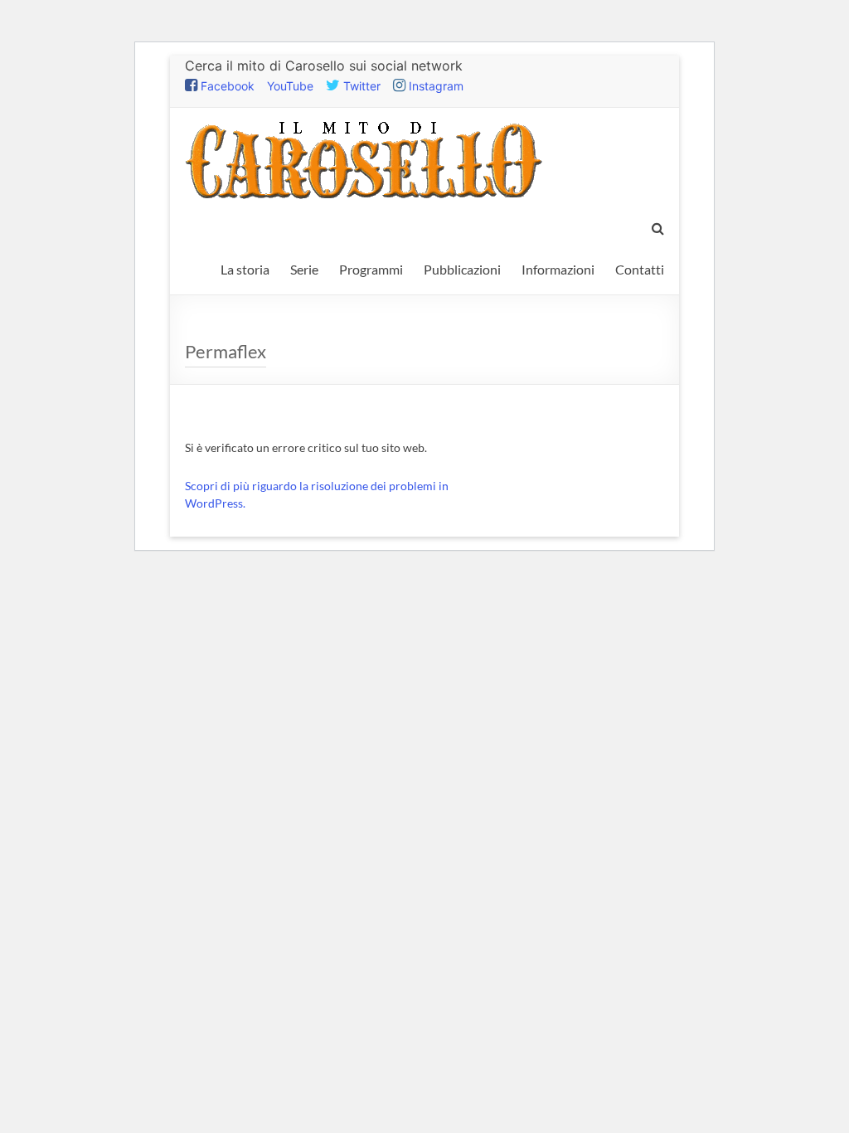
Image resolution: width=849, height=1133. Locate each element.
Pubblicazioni (462, 269)
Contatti (639, 269)
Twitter (360, 86)
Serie (304, 269)
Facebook (226, 86)
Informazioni (558, 269)
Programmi (371, 269)
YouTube (290, 86)
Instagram (434, 86)
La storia (245, 269)
